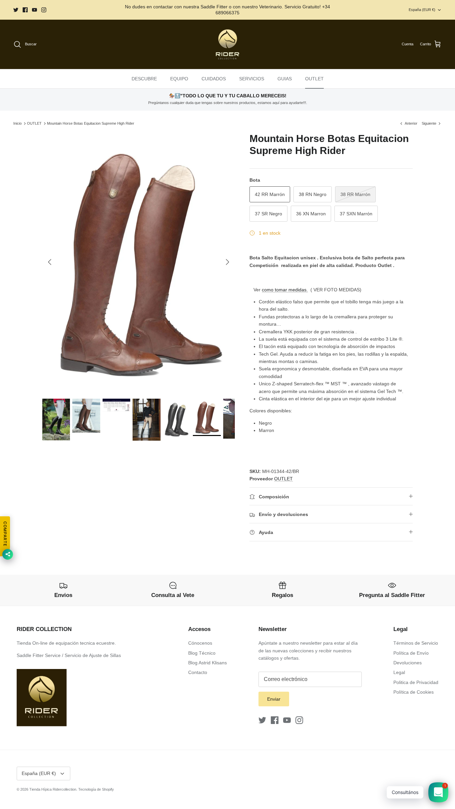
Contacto (197, 672)
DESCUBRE (144, 78)
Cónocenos (200, 643)
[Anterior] (49, 262)
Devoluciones (407, 662)
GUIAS (284, 78)
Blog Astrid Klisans (207, 662)
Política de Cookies (413, 692)
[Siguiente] (227, 262)
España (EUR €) (422, 10)
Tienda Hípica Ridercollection (52, 789)
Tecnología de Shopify (96, 789)
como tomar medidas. (285, 289)
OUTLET (314, 78)
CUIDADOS (214, 78)
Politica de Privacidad (415, 682)
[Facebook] (25, 9)
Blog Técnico (202, 653)
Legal (399, 672)
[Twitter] (15, 9)
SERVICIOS (251, 78)
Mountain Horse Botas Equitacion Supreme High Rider (90, 123)
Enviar (273, 699)
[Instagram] (43, 9)
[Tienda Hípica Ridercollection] (227, 44)
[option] (138, 262)
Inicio (17, 123)
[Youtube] (34, 9)
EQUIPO (179, 78)
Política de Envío (411, 653)
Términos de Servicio (415, 643)
